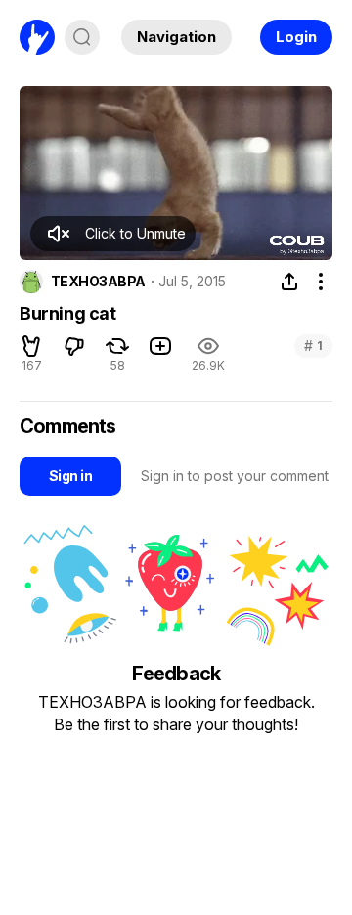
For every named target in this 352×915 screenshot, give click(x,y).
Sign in (70, 475)
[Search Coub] (82, 37)
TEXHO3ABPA (98, 281)
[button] (113, 233)
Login (296, 36)
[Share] (289, 281)
